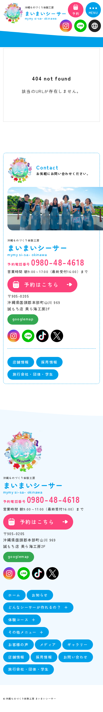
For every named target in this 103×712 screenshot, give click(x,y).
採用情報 (49, 362)
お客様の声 (18, 644)
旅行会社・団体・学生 (33, 374)
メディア (48, 644)
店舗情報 (21, 362)
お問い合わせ (75, 657)
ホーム (14, 595)
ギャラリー (77, 644)
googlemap (23, 318)
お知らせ (40, 595)
